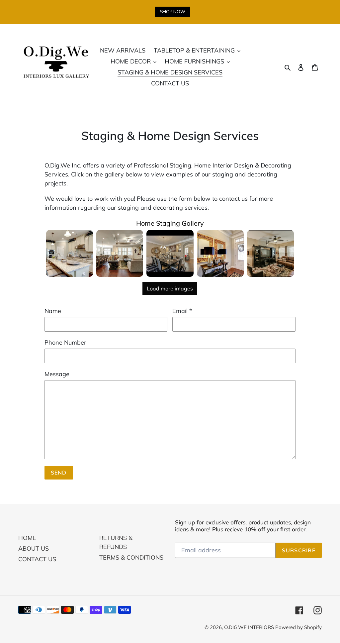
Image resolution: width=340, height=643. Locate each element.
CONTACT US (37, 559)
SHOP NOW (172, 12)
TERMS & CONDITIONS (131, 557)
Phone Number (65, 342)
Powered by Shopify (298, 627)
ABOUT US (33, 548)
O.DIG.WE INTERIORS (249, 627)
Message (56, 374)
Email (182, 311)
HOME (27, 538)
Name (52, 311)
